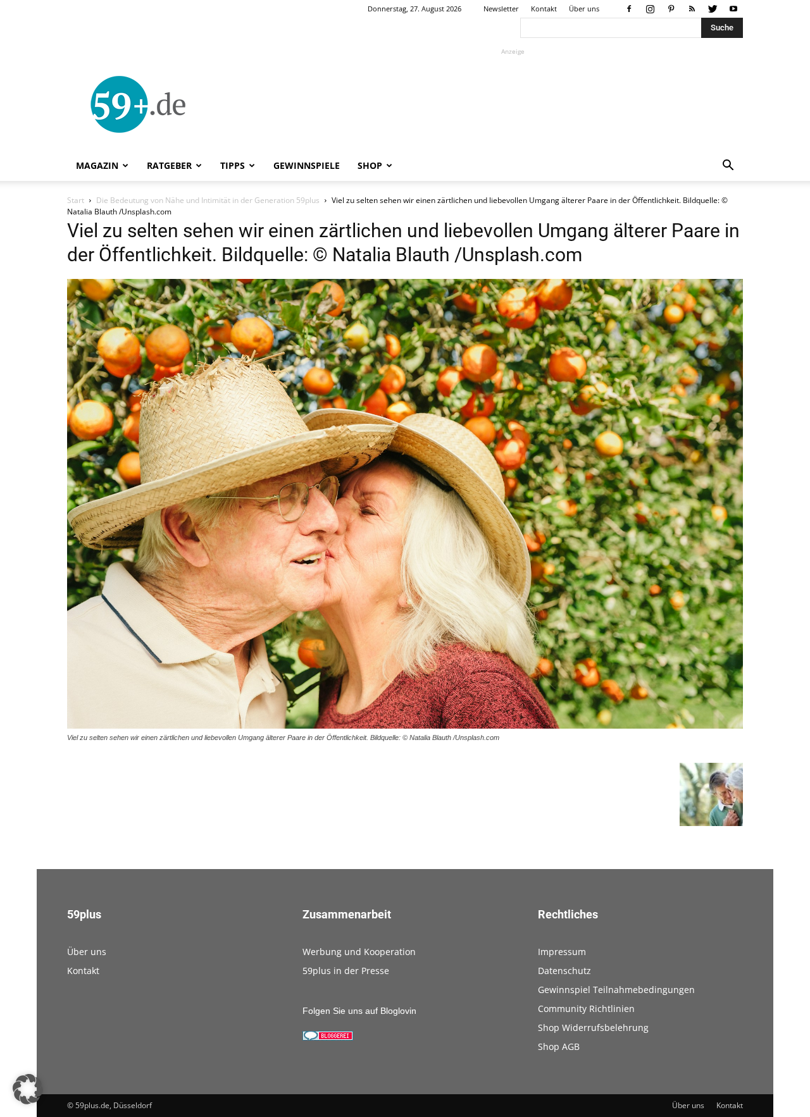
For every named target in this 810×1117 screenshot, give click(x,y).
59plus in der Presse (345, 971)
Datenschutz (564, 971)
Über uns (584, 8)
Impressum (562, 952)
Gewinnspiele (306, 165)
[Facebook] (629, 9)
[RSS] (691, 9)
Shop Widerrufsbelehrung (593, 1027)
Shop (370, 165)
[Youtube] (733, 9)
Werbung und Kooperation (359, 952)
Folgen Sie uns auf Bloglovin (359, 1011)
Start (75, 200)
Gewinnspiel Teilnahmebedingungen (616, 990)
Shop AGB (559, 1046)
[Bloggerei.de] (327, 1037)
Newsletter (501, 8)
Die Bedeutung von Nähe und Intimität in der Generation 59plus (208, 200)
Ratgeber (169, 165)
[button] (728, 167)
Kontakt (544, 8)
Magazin (97, 165)
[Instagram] (649, 9)
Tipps (232, 165)
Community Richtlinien (586, 1009)
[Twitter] (712, 9)
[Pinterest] (670, 9)
